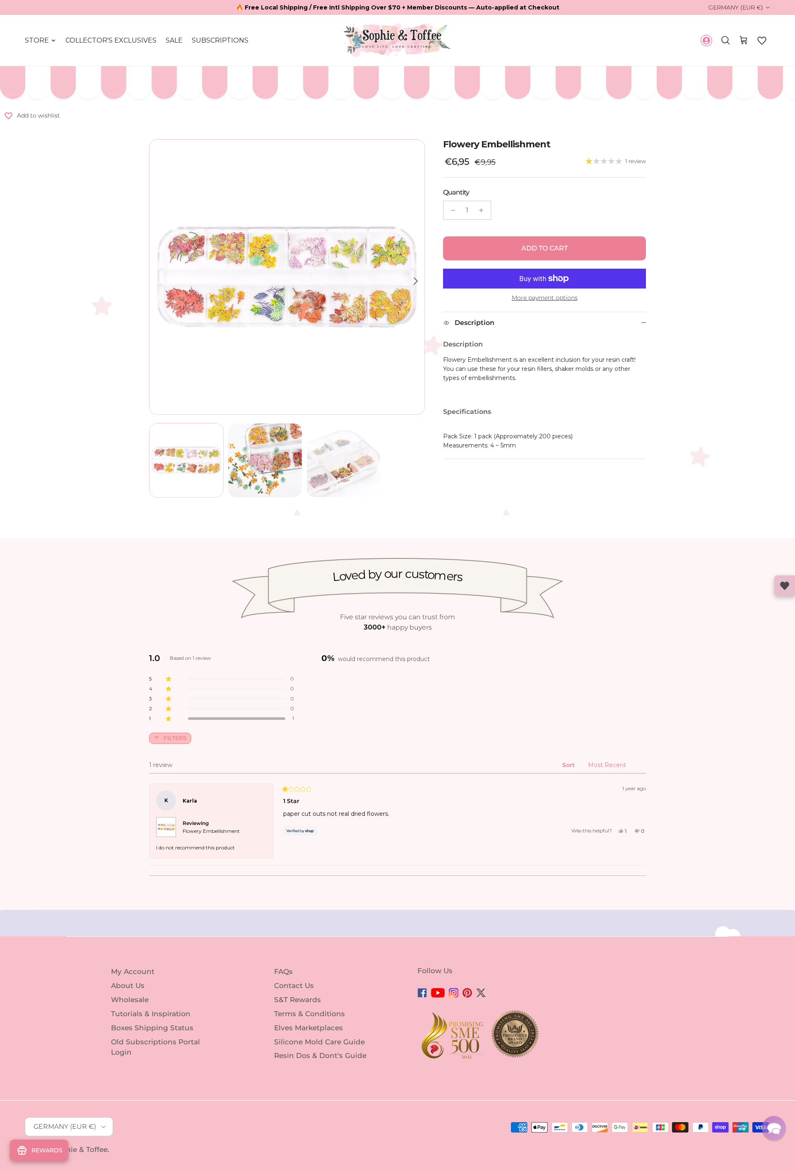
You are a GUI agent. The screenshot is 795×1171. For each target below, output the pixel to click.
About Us (128, 985)
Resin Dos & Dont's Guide (320, 1055)
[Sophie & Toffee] (397, 40)
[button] (762, 40)
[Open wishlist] (784, 585)
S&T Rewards (297, 999)
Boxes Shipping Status (152, 1028)
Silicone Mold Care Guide (319, 1041)
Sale (174, 40)
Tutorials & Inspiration (150, 1014)
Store (37, 40)
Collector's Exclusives (111, 40)
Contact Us (294, 985)
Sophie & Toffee (80, 1149)
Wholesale (130, 999)
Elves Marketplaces (308, 1028)
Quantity (456, 192)
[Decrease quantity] (450, 210)
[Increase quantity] (483, 210)
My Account (132, 971)
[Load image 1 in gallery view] (287, 277)
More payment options (545, 297)
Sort (569, 765)
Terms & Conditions (309, 1014)
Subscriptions (220, 40)
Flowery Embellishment (211, 831)
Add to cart (544, 248)
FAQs (283, 971)
